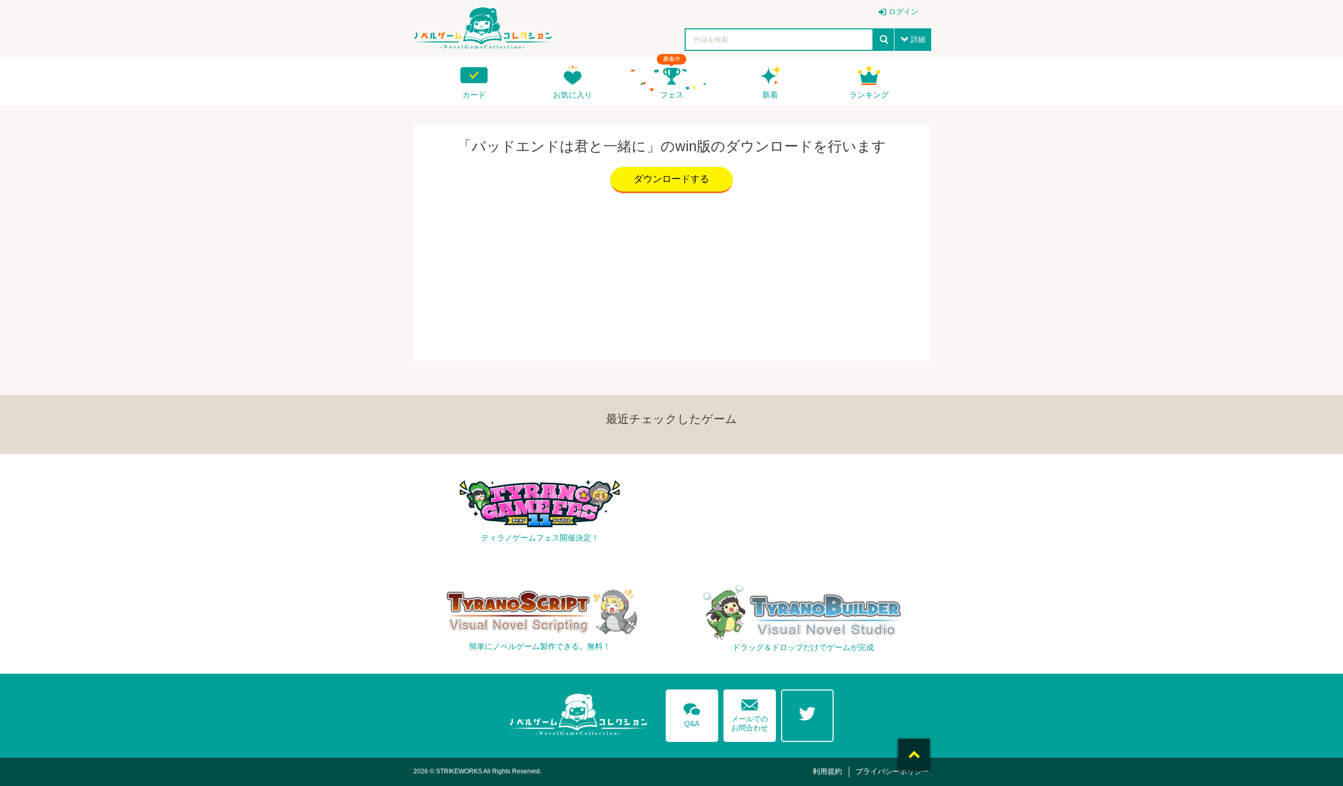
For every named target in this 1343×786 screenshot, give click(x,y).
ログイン (903, 11)
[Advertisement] (671, 274)
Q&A (692, 713)
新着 (770, 94)
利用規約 (827, 771)
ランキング (869, 94)
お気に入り (572, 94)
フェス (672, 94)
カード (474, 94)
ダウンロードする (671, 179)
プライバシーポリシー (892, 771)
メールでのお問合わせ (749, 713)
